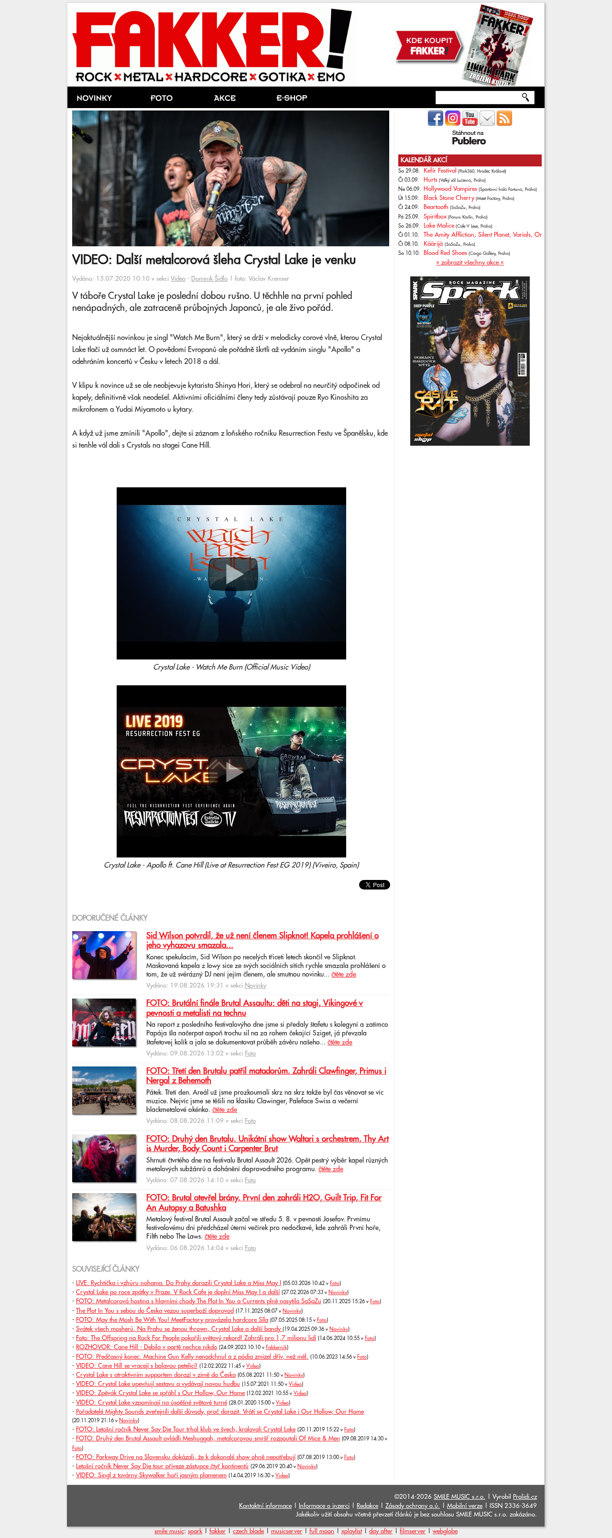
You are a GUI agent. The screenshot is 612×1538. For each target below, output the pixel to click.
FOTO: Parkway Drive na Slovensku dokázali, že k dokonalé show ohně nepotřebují (185, 1457)
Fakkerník (276, 1348)
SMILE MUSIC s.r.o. (459, 1497)
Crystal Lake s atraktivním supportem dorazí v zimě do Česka (156, 1375)
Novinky (255, 985)
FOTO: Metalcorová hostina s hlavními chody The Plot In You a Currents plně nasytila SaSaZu (198, 1301)
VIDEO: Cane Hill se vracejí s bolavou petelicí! (136, 1365)
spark (195, 1531)
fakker (217, 1531)
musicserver (286, 1531)
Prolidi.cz (525, 1497)
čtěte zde (343, 974)
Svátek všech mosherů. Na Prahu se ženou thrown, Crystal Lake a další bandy (179, 1329)
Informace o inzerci (324, 1506)
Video (178, 278)
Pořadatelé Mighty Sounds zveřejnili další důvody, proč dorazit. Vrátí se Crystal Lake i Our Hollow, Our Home (220, 1411)
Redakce (367, 1506)
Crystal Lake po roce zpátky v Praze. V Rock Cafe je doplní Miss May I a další (178, 1292)
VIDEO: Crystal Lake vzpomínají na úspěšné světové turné (151, 1402)
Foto (250, 1053)
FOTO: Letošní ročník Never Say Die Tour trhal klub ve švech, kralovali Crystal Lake (185, 1429)
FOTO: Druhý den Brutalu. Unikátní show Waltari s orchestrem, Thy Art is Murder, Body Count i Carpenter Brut (267, 1144)
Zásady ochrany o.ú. (412, 1506)
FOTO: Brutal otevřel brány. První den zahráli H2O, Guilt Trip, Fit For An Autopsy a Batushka (264, 1202)
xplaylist (351, 1531)
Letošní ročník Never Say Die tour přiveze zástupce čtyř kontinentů (162, 1466)
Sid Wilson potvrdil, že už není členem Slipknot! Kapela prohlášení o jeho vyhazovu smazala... (262, 940)
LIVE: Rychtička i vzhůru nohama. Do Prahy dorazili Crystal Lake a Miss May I (178, 1283)
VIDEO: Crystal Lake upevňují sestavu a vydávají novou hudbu (158, 1384)
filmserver (413, 1531)
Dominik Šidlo (209, 278)
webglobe (445, 1531)
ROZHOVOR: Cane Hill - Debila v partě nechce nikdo (146, 1347)
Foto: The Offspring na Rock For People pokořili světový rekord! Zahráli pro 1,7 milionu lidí (196, 1338)
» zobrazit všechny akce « (470, 262)
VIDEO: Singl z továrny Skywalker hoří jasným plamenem (151, 1475)
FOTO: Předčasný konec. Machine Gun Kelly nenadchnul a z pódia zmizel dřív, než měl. (192, 1356)
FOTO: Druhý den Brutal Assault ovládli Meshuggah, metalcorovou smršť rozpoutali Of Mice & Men (208, 1438)
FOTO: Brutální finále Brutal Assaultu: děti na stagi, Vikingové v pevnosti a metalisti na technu (254, 1008)
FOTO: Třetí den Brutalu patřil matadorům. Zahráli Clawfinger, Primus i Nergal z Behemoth (266, 1076)
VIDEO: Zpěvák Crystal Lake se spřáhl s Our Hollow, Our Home (160, 1393)
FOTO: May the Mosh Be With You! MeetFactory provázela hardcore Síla (172, 1320)
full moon (321, 1531)
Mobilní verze (464, 1506)
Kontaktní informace (265, 1506)
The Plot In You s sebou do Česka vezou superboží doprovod (155, 1310)
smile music (169, 1531)
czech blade (248, 1531)
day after (381, 1531)
